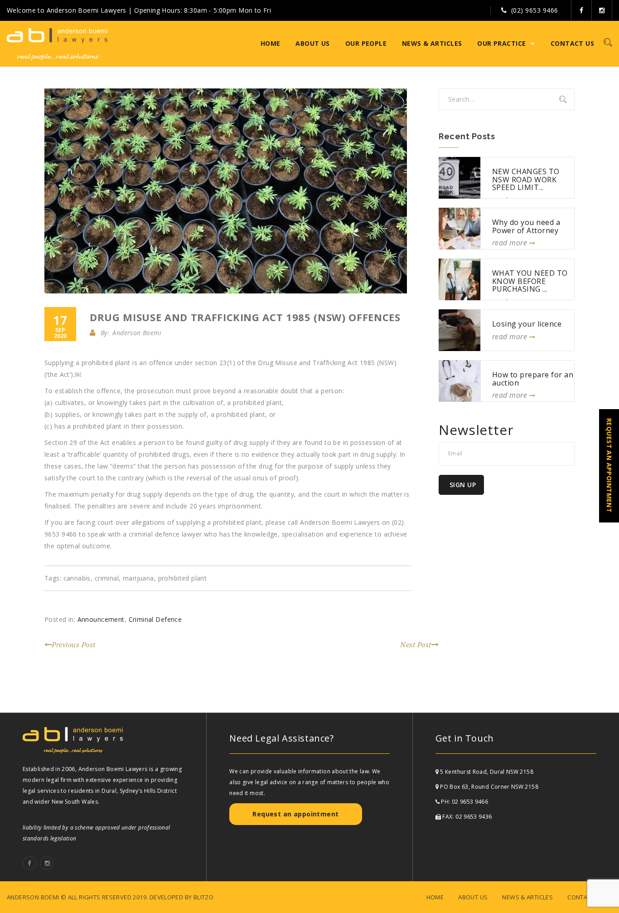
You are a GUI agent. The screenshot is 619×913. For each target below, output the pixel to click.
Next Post (415, 644)
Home (270, 43)
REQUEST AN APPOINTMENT (609, 465)
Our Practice (501, 43)
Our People (366, 43)
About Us (312, 43)
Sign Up (463, 484)
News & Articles (432, 43)
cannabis (77, 578)
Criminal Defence (155, 619)
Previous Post (73, 644)
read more (510, 243)
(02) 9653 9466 (534, 10)
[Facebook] (581, 10)
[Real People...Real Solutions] (57, 43)
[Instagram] (602, 10)
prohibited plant (182, 578)
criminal (107, 578)
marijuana (138, 578)
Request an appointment (295, 814)
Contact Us (572, 43)
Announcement (101, 619)
